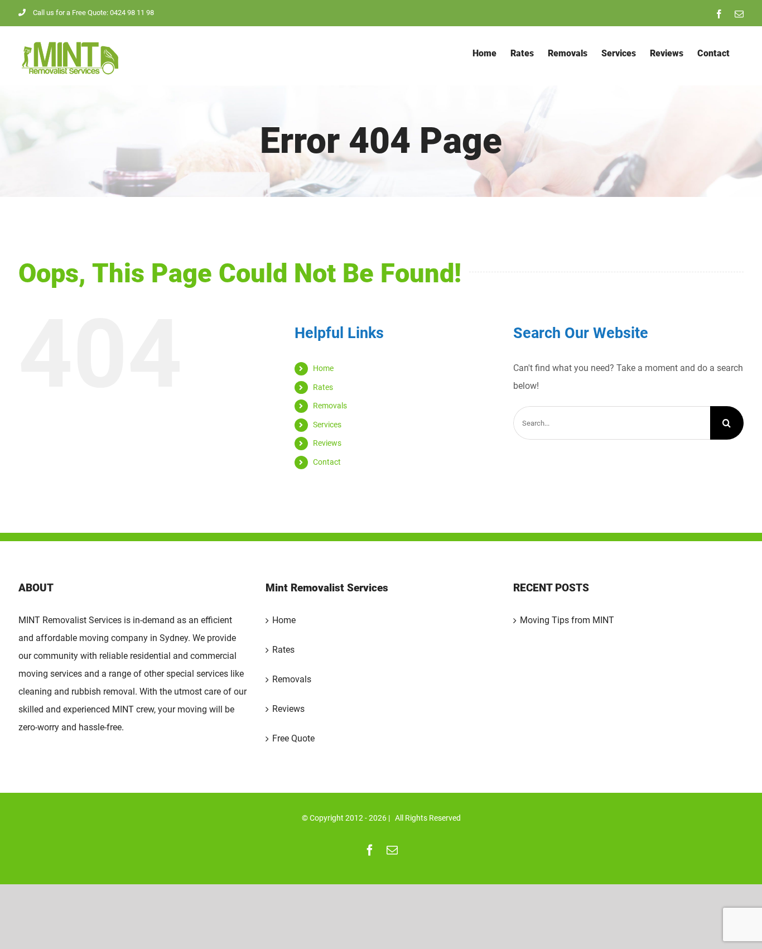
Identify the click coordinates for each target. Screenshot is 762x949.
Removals (330, 405)
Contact (327, 461)
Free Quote (293, 738)
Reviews (327, 443)
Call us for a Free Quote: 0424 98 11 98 (93, 12)
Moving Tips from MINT (567, 620)
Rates (323, 387)
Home (323, 368)
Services (327, 424)
